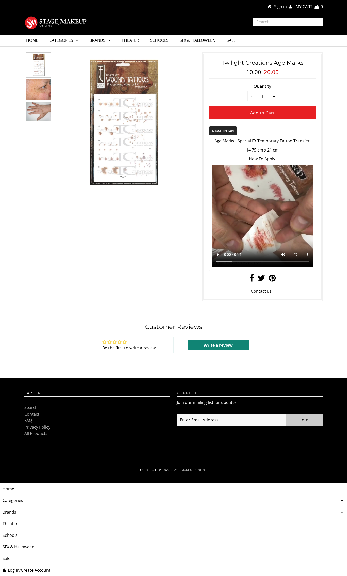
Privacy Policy (37, 427)
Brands (97, 40)
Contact (31, 414)
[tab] (223, 130)
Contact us (261, 291)
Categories (61, 40)
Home (32, 40)
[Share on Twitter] (261, 279)
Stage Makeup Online (189, 470)
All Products (36, 433)
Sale (231, 40)
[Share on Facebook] (251, 279)
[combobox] (288, 22)
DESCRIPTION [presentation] (223, 130)
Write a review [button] (218, 345)
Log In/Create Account (29, 570)
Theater (130, 40)
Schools (159, 40)
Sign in (281, 6)
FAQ (28, 420)
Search (31, 407)
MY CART (309, 6)
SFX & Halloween (197, 40)
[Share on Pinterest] (272, 279)
